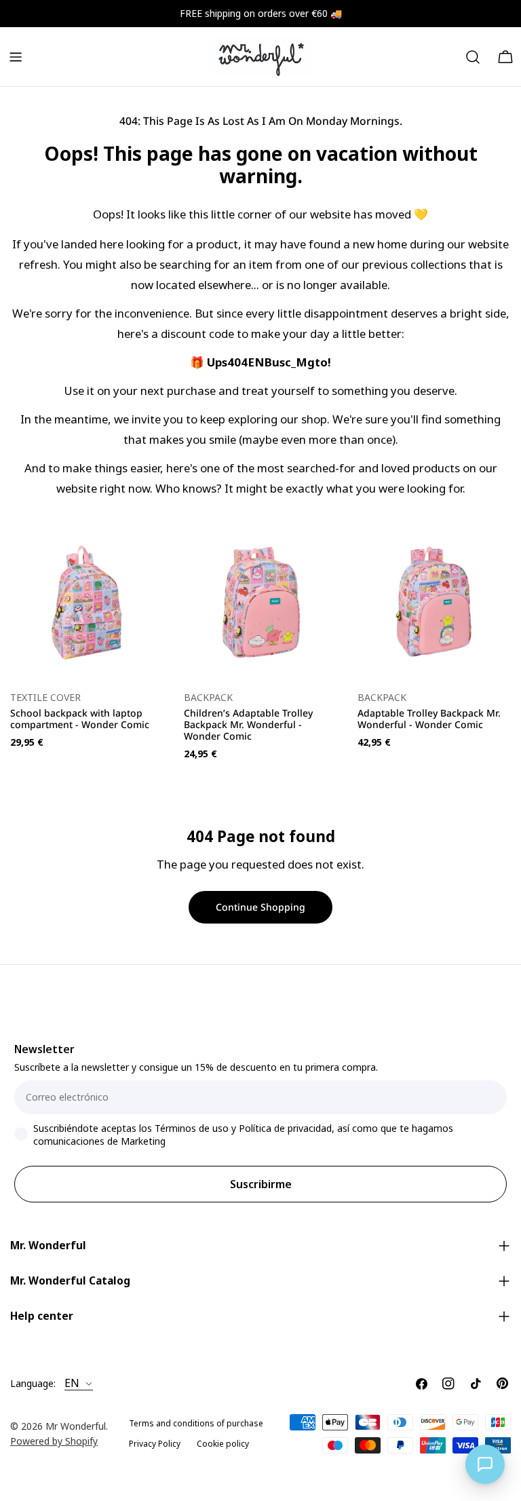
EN (71, 1384)
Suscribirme (261, 1184)
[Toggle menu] (15, 57)
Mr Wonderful (75, 1426)
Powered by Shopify (54, 1440)
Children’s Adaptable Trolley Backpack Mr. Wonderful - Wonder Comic (248, 724)
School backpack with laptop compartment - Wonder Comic (79, 718)
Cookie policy (223, 1443)
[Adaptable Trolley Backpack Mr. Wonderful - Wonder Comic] (434, 602)
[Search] (472, 57)
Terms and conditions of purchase (196, 1423)
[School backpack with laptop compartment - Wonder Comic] (86, 602)
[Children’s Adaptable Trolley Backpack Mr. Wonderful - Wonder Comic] (260, 602)
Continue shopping (260, 906)
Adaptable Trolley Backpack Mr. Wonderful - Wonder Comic (429, 718)
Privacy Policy (154, 1443)
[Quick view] (144, 555)
